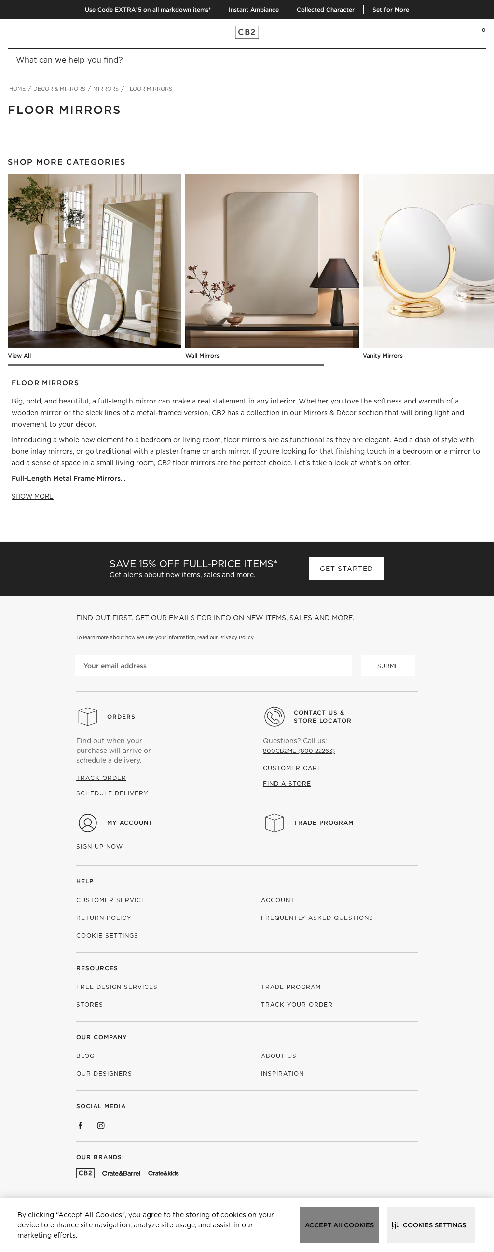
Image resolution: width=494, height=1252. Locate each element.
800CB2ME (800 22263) (299, 750)
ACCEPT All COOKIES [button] (339, 1225)
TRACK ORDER (101, 777)
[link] (26, 32)
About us (279, 1055)
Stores (89, 1004)
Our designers (104, 1073)
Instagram (100, 1125)
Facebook (80, 1125)
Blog (85, 1055)
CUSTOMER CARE (292, 768)
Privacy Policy (236, 637)
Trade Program (324, 822)
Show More (33, 496)
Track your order (297, 1004)
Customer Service (111, 900)
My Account (130, 822)
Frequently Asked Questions (317, 917)
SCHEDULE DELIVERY (112, 793)
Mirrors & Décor (330, 413)
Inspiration (282, 1073)
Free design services (117, 986)
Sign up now (99, 846)
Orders (121, 716)
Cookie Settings (107, 935)
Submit (388, 665)
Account (278, 900)
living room (201, 440)
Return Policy (104, 917)
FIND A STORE (287, 783)
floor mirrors (245, 440)
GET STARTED (346, 568)
